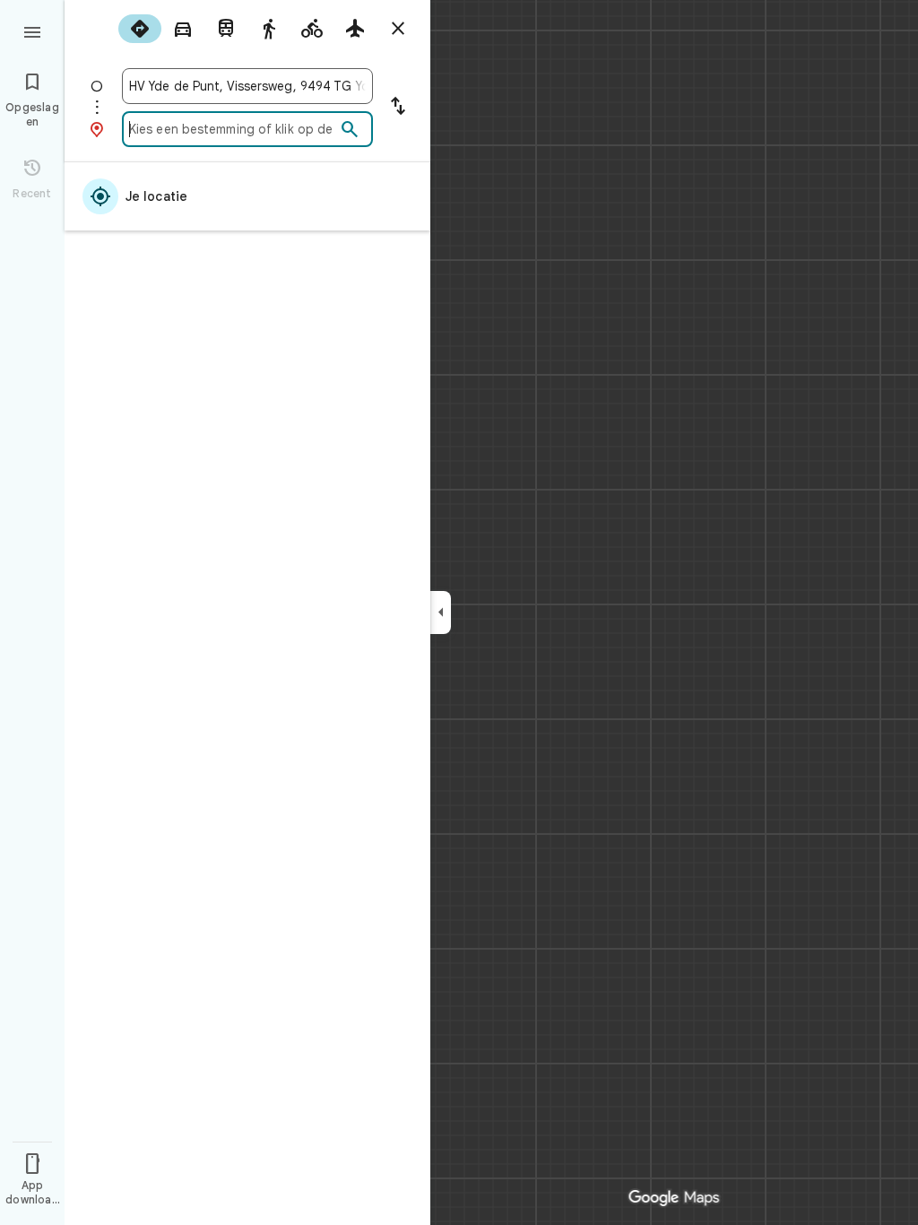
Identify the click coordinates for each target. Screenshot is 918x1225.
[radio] (139, 29)
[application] (459, 612)
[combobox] (247, 86)
